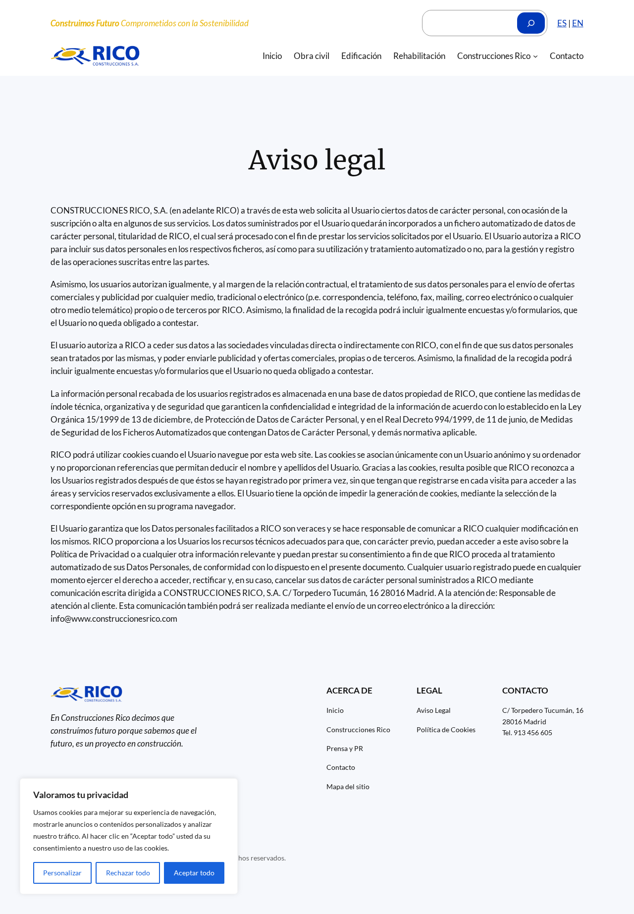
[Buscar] (531, 23)
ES (562, 23)
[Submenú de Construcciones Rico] (535, 56)
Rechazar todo (128, 872)
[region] (129, 836)
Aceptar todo (194, 872)
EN (577, 23)
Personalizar (62, 872)
